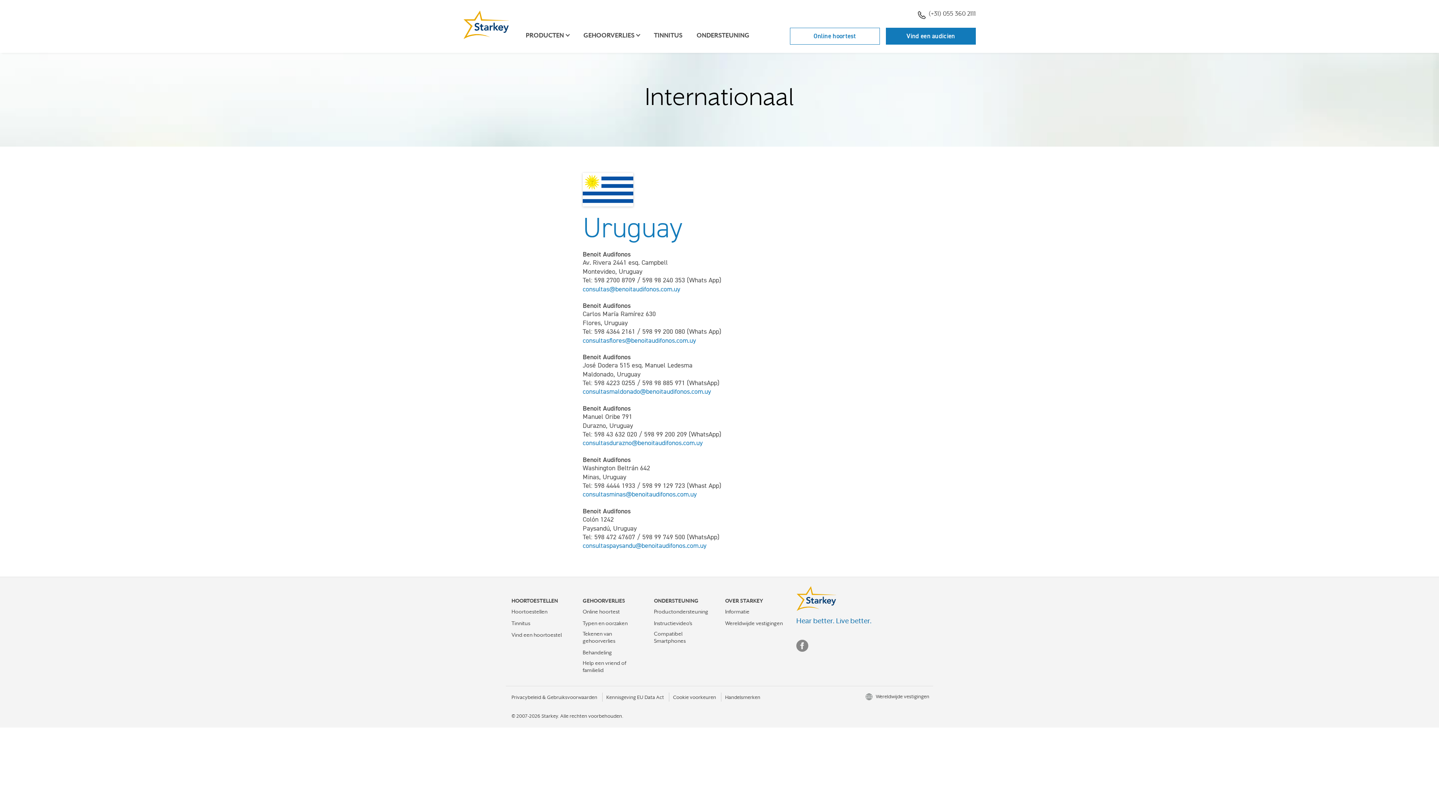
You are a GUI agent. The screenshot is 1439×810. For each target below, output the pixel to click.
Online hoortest (835, 36)
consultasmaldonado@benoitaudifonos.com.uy (647, 391)
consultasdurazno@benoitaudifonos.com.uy (643, 443)
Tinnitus (668, 35)
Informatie (737, 612)
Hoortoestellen (529, 612)
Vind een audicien (930, 36)
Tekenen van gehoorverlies (599, 637)
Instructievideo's (673, 623)
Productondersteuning (681, 612)
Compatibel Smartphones (670, 637)
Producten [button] (545, 35)
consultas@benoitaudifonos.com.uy (631, 289)
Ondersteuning (723, 35)
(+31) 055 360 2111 (952, 13)
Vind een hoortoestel (537, 635)
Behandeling (597, 653)
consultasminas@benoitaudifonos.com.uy (640, 494)
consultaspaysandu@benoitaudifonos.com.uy (644, 546)
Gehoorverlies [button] (608, 35)
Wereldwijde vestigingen (754, 623)
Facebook (802, 646)
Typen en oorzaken (605, 623)
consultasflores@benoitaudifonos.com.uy (639, 340)
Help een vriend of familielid (604, 666)
